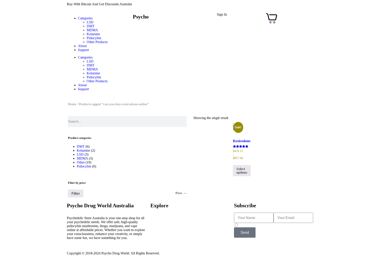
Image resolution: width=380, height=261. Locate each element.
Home (72, 104)
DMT (91, 26)
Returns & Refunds (163, 226)
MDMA (92, 30)
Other (81, 162)
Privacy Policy (234, 250)
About (82, 46)
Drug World (141, 23)
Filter (75, 193)
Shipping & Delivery (164, 222)
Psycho (141, 17)
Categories (85, 18)
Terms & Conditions (206, 250)
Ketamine (93, 34)
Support (83, 50)
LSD (90, 22)
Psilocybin (94, 38)
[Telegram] (239, 208)
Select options (241, 170)
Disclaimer (255, 250)
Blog (153, 238)
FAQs (154, 230)
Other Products (97, 42)
